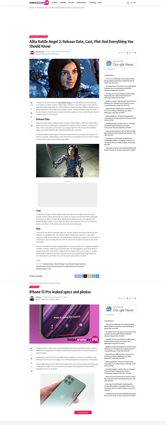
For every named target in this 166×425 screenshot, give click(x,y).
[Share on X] (127, 52)
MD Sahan (38, 297)
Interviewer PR (39, 51)
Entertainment (35, 36)
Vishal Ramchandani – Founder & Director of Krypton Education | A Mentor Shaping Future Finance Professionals (119, 125)
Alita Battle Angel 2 (65, 102)
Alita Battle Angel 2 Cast (61, 264)
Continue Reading (83, 412)
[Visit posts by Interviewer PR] (32, 52)
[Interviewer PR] (39, 2)
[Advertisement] (83, 22)
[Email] (130, 52)
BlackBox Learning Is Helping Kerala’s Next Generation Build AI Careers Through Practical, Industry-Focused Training (120, 103)
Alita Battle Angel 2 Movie (43, 266)
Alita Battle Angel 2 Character (77, 264)
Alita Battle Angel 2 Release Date (75, 266)
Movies (45, 36)
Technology (34, 287)
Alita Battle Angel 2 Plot (58, 266)
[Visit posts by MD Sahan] (32, 298)
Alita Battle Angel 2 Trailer (43, 269)
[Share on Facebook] (124, 52)
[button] (128, 2)
